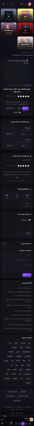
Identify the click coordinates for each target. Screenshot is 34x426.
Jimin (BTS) (7, 378)
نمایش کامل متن (26, 160)
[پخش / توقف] (23, 423)
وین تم (12, 409)
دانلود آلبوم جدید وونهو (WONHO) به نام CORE (19, 325)
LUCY (22, 378)
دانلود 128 (9, 146)
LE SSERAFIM (19, 356)
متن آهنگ (16, 112)
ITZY (29, 361)
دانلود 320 (9, 134)
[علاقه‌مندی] (2, 419)
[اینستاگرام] (21, 413)
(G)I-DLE (28, 378)
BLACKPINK (10, 356)
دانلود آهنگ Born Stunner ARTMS (23, 311)
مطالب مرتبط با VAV (23, 214)
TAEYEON (14, 374)
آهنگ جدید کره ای (25, 52)
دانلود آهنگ (9, 108)
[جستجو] (7, 4)
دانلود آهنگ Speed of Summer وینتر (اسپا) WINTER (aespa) (18, 306)
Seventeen (14, 347)
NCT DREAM (27, 356)
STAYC (21, 370)
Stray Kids (23, 343)
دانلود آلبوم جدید (10, 396)
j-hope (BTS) (27, 374)
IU (11, 365)
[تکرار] (29, 423)
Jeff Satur (28, 383)
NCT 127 (18, 361)
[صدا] (2, 423)
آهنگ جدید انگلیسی (23, 396)
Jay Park (6, 361)
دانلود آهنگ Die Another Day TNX (23, 296)
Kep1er (22, 365)
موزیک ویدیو (17, 400)
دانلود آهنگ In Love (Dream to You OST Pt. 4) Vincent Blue (18, 329)
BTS (29, 343)
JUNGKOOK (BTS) (26, 352)
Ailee (16, 365)
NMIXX (14, 370)
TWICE (16, 343)
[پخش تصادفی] (16, 423)
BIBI (24, 361)
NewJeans (15, 378)
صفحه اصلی (23, 392)
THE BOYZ (11, 352)
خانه (32, 52)
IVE (12, 361)
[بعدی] (26, 423)
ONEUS (28, 365)
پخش (24, 108)
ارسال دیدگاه (27, 275)
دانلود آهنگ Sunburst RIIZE (24, 288)
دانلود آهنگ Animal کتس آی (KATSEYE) (21, 315)
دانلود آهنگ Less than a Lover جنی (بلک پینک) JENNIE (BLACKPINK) (18, 320)
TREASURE (28, 370)
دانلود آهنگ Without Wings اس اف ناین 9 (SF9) (19, 292)
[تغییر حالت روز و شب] (12, 4)
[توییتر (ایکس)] (12, 413)
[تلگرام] (17, 413)
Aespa (18, 352)
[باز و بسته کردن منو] (3, 4)
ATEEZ (21, 347)
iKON (7, 374)
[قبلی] (19, 423)
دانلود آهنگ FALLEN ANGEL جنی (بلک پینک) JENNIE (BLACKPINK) (18, 300)
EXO (20, 374)
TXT (10, 343)
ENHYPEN (28, 347)
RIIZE (8, 370)
